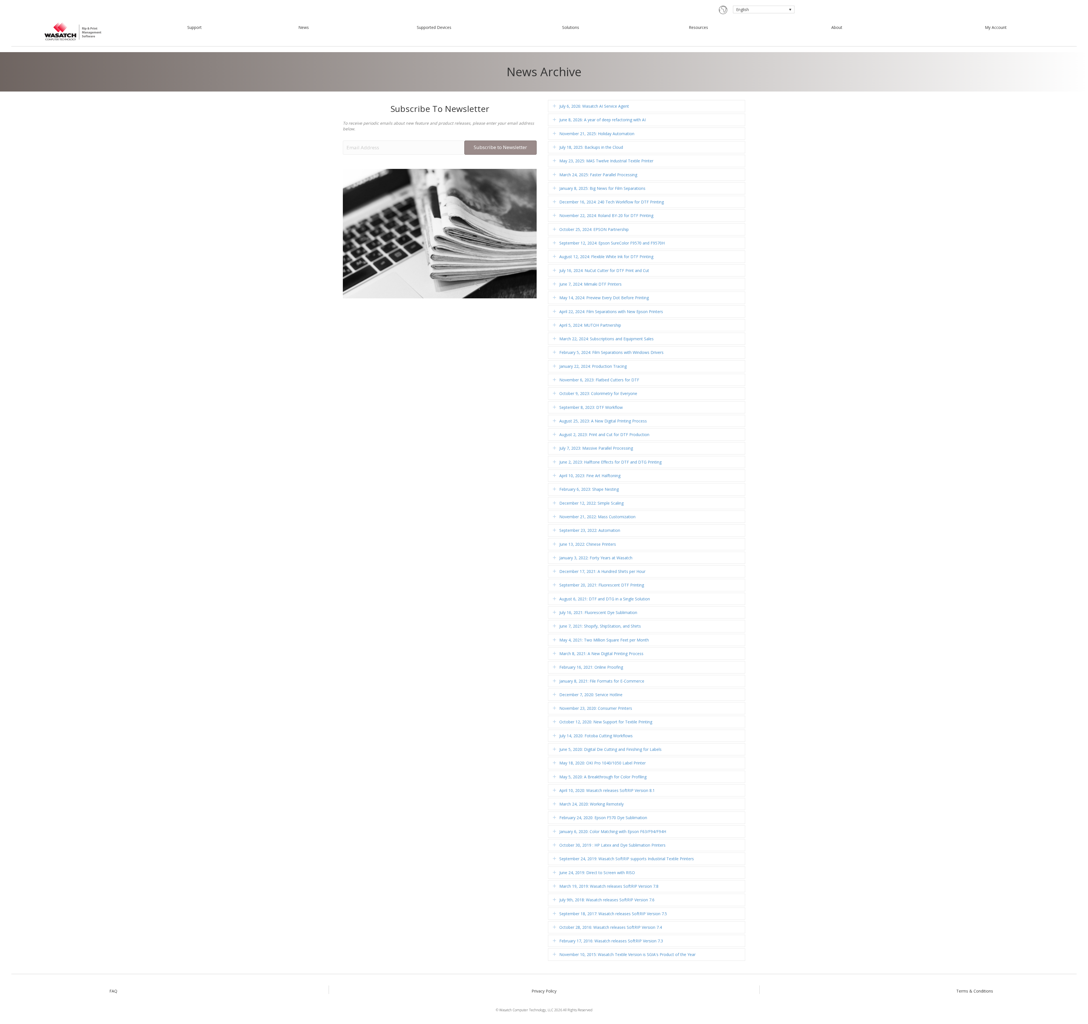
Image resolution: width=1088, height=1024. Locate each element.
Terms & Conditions (974, 991)
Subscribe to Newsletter (500, 147)
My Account (996, 27)
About (836, 27)
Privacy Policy (544, 991)
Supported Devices (434, 27)
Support (194, 27)
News (303, 27)
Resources (698, 27)
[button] (554, 106)
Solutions (570, 27)
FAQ (113, 991)
